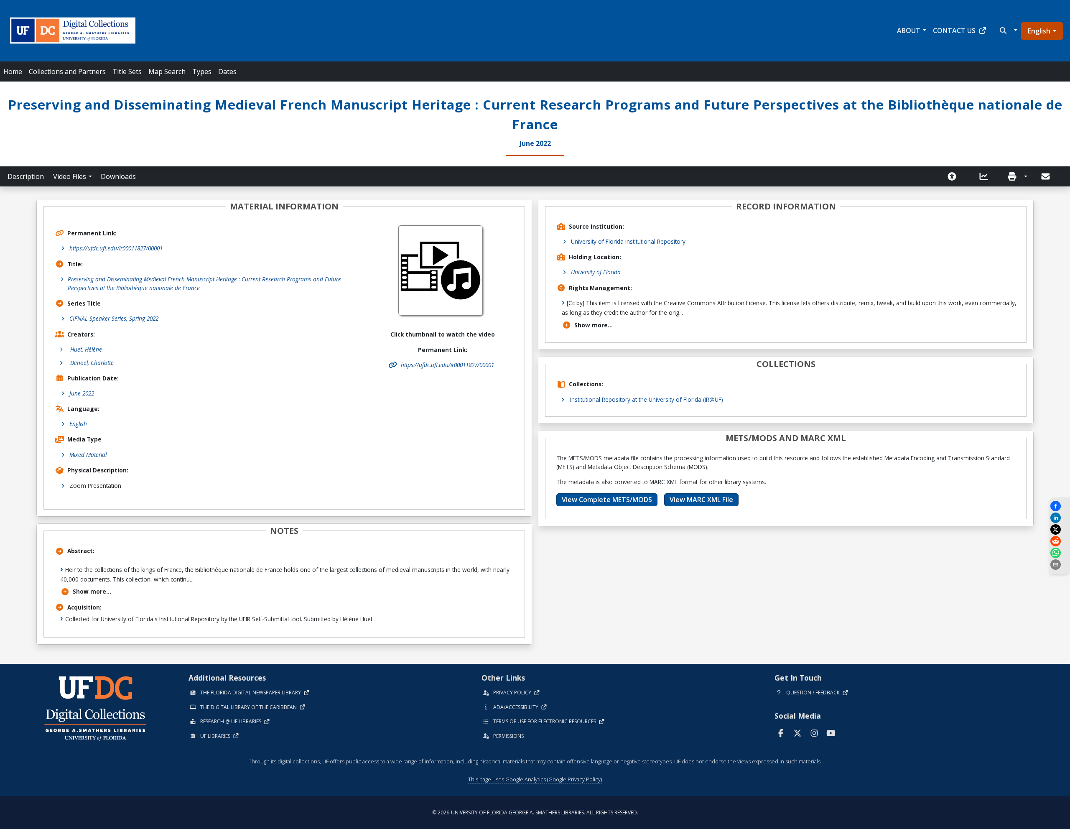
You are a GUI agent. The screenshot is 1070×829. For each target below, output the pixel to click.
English (1039, 31)
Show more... (92, 591)
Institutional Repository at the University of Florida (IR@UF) (646, 399)
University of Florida (596, 272)
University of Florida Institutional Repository (628, 241)
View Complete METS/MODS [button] (607, 499)
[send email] (1059, 564)
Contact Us (954, 30)
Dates (227, 71)
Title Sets (127, 71)
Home (12, 71)
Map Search (167, 71)
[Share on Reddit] (1059, 541)
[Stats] (986, 176)
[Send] (1046, 176)
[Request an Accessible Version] (954, 176)
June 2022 (81, 393)
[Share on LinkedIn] (1059, 518)
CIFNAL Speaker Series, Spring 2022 (113, 318)
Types (201, 71)
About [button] (908, 30)
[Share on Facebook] (1059, 506)
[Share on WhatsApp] (1059, 553)
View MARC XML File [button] (701, 499)
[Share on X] (1059, 529)
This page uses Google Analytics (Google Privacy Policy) (535, 779)
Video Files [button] (69, 176)
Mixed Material (88, 455)
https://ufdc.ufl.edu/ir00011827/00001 (116, 248)
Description (26, 176)
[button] (1007, 30)
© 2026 (535, 812)
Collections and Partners (67, 71)
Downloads (118, 176)
